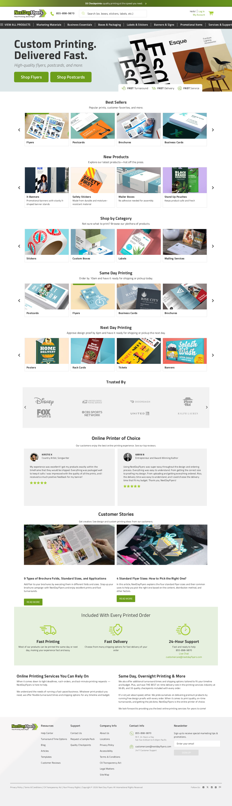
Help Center (47, 733)
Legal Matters (107, 768)
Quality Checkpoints (80, 745)
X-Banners (32, 197)
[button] (83, 13)
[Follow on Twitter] (208, 787)
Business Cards (174, 142)
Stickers (31, 258)
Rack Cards (79, 367)
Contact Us (76, 733)
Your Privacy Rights (71, 787)
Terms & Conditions (110, 757)
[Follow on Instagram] (212, 787)
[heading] (116, 440)
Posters (31, 367)
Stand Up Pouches (176, 197)
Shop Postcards (71, 77)
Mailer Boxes (127, 197)
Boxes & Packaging (109, 25)
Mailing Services (175, 258)
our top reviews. (147, 445)
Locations (105, 739)
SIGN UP (186, 752)
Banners (170, 367)
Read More (33, 602)
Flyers (30, 142)
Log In (202, 11)
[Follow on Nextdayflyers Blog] (220, 787)
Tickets (123, 367)
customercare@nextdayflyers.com (184, 657)
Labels (123, 258)
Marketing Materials (49, 25)
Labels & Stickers (137, 25)
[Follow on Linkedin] (216, 787)
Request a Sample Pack (82, 739)
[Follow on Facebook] (204, 787)
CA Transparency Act (110, 762)
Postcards (79, 142)
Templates (46, 757)
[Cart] (211, 13)
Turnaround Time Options (54, 739)
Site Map (104, 774)
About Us (104, 733)
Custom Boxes (81, 258)
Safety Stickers (82, 197)
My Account (199, 14)
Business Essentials (79, 25)
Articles (45, 751)
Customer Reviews (51, 762)
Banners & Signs (164, 25)
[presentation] (19, 130)
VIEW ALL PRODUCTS (17, 25)
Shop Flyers (31, 77)
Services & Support (220, 25)
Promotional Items (191, 25)
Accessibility (106, 751)
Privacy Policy (107, 745)
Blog (43, 745)
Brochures (125, 142)
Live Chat (184, 653)
